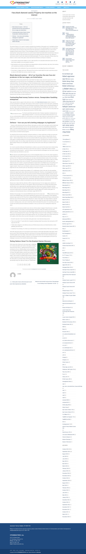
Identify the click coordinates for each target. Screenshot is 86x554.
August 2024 (65, 483)
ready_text (64, 376)
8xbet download (67, 83)
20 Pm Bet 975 (65, 156)
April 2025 (64, 463)
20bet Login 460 (66, 166)
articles (64, 214)
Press (14, 550)
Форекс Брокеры (66, 439)
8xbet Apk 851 (65, 185)
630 (63, 173)
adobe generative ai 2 (67, 211)
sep (63, 384)
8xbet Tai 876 (65, 204)
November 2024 (66, 475)
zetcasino (68, 129)
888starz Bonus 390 (66, 180)
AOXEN (40, 18)
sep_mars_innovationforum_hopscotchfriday (72, 386)
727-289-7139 (27, 525)
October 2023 (65, 490)
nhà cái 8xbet (65, 121)
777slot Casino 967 (66, 175)
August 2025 (65, 454)
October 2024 (65, 478)
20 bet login (73, 91)
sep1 (63, 390)
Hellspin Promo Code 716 (68, 293)
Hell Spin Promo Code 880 (68, 272)
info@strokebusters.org (15, 530)
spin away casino (68, 125)
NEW (63, 326)
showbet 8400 (65, 400)
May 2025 (64, 461)
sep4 (63, 397)
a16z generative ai (66, 209)
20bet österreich (69, 99)
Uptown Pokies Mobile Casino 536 (69, 427)
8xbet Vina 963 (65, 207)
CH (63, 240)
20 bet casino (66, 91)
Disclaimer (21, 550)
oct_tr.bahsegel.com (66, 347)
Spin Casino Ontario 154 (67, 409)
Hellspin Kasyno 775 (67, 290)
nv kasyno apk (72, 121)
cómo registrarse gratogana (68, 103)
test (63, 421)
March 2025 (65, 466)
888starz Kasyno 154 (67, 182)
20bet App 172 (65, 158)
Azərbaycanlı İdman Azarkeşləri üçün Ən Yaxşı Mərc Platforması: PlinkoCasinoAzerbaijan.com (72, 28)
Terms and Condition (29, 550)
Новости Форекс (66, 437)
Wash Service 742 (66, 432)
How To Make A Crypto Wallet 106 (69, 296)
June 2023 (64, 492)
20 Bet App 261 (65, 151)
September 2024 (66, 480)
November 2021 (66, 509)
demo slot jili (65, 104)
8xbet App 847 (65, 192)
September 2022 (66, 504)
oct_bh (63, 338)
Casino (63, 236)
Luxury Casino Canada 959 (68, 317)
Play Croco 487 (65, 371)
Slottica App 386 (66, 404)
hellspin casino (67, 107)
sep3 (63, 395)
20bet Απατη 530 (66, 170)
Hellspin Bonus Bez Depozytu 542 (69, 275)
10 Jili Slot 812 (65, 141)
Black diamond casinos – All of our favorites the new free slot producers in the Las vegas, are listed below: (21, 28)
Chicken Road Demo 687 (67, 245)
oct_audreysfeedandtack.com (68, 334)
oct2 (63, 355)
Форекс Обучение (66, 441)
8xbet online (66, 86)
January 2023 (65, 497)
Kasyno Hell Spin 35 (66, 307)
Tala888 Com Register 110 (68, 417)
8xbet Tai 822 (65, 202)
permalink (44, 269)
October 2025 (65, 449)
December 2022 (66, 499)
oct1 (63, 352)
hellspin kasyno (70, 115)
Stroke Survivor (50, 7)
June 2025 (64, 458)
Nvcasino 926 (65, 331)
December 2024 (66, 473)
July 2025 (64, 456)
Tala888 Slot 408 (66, 419)
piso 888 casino (65, 123)
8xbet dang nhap (68, 81)
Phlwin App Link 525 (66, 367)
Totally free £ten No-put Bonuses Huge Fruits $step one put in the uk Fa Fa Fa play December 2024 (71, 43)
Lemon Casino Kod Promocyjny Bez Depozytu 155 (68, 311)
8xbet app (66, 76)
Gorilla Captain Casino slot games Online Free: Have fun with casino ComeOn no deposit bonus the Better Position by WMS (70, 52)
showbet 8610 (65, 402)
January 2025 (65, 470)
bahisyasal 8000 (66, 219)
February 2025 (65, 468)
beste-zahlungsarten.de (67, 221)
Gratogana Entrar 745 (67, 267)
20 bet (74, 89)
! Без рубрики (65, 139)
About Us (66, 7)
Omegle (64, 357)
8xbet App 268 (65, 187)
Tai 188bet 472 (65, 414)
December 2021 (66, 507)
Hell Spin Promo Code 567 (68, 269)
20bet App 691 (65, 161)
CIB (63, 248)
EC (63, 250)
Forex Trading (65, 260)
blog (63, 228)
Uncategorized (34, 269)
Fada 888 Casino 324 (67, 252)
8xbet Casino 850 (66, 194)
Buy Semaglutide (66, 233)
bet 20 (73, 101)
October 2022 (65, 502)
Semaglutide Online (66, 381)
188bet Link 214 (66, 146)
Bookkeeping (65, 231)
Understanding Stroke (22, 7)
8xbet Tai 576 (65, 199)
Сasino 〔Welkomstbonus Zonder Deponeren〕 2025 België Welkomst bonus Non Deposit (71, 36)
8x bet (64, 74)
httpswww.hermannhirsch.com (69, 303)
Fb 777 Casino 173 (66, 255)
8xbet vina (68, 89)
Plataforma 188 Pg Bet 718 (68, 369)
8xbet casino (70, 79)
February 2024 (65, 487)
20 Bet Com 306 (66, 153)
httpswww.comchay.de (67, 301)
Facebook (58, 4)
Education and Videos (37, 7)
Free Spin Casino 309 (67, 262)
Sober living (65, 407)
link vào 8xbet (71, 119)
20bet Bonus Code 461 (67, 163)
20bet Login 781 (66, 168)
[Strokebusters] (21, 3)
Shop (62, 4)
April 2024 (64, 485)
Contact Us (37, 550)
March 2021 (65, 514)
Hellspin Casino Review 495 (68, 282)
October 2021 (65, 512)
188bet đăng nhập (66, 101)
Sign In (74, 4)
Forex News (65, 257)
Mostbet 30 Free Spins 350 (68, 322)
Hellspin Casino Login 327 (68, 280)
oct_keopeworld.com (67, 342)
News (63, 329)
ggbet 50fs (70, 104)
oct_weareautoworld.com (68, 350)
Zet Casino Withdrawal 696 (68, 434)
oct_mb (64, 345)
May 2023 (64, 495)
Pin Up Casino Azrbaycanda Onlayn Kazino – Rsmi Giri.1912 (70, 60)
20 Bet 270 (64, 149)
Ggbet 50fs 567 (65, 264)
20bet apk (65, 93)
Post (63, 374)
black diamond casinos (42, 102)
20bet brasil (67, 95)
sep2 (63, 392)
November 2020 (66, 516)
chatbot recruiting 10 (66, 243)
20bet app (70, 93)
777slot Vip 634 (66, 178)
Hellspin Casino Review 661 (68, 286)
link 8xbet (66, 119)
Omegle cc (64, 359)
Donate (66, 4)
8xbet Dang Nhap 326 (67, 197)
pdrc (63, 364)
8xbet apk (70, 74)
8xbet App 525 (65, 190)
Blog (70, 4)
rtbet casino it (72, 123)
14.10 (63, 144)
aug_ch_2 (64, 216)
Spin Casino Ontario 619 (67, 412)
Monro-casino (65, 319)
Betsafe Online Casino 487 (68, 226)
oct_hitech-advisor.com (67, 340)
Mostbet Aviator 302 (67, 324)
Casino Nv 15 (65, 238)
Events (59, 7)
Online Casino (65, 362)
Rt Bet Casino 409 (66, 379)
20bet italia (67, 97)
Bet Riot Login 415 (66, 223)
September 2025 (66, 451)
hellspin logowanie (66, 116)
